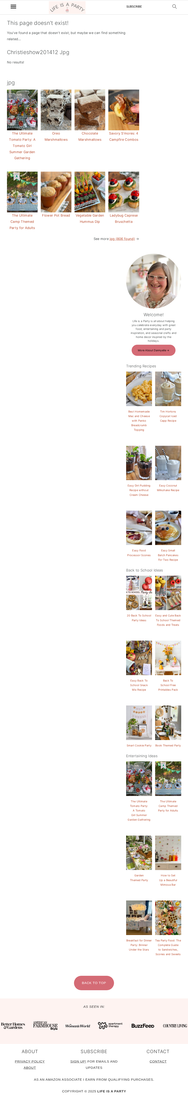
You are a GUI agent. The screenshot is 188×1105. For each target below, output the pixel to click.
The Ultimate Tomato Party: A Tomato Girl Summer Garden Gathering (22, 145)
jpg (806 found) (122, 239)
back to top (94, 983)
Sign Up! (78, 1061)
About (30, 1068)
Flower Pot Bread (56, 215)
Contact (158, 1061)
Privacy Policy (30, 1061)
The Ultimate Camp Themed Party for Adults (22, 221)
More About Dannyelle (152, 350)
